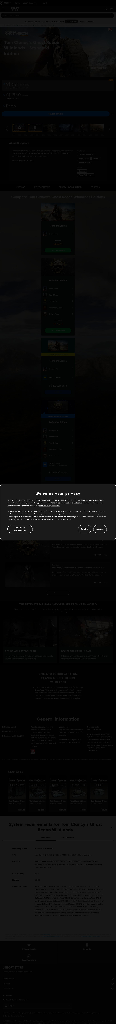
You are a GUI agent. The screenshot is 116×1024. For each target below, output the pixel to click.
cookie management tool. (49, 506)
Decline (84, 529)
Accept (100, 529)
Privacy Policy (56, 503)
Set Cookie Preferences (20, 529)
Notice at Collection (74, 503)
